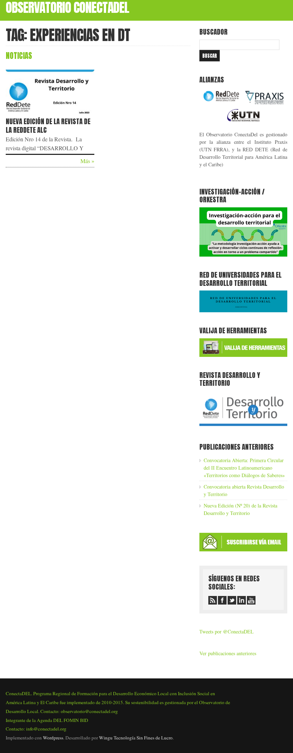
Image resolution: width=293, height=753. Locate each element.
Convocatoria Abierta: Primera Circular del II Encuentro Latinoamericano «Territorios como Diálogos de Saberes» (244, 468)
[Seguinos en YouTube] (251, 600)
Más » (87, 161)
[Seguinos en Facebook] (222, 600)
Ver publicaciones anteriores (227, 653)
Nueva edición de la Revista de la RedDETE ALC (48, 125)
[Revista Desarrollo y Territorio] (243, 426)
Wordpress (53, 737)
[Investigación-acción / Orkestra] (243, 254)
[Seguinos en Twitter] (232, 600)
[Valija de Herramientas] (243, 355)
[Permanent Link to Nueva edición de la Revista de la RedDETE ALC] (50, 114)
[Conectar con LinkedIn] (241, 600)
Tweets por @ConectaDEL (226, 631)
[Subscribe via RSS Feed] (212, 600)
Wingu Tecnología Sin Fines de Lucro (136, 737)
